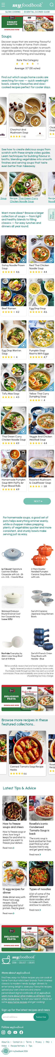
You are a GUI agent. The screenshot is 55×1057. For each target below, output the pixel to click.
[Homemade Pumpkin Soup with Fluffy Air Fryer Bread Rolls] (13, 476)
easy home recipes (17, 1002)
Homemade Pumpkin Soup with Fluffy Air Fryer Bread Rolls (14, 482)
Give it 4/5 (32, 64)
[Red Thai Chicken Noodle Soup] (41, 261)
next (37, 501)
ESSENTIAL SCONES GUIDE (37, 12)
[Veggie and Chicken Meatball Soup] (41, 433)
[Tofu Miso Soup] (13, 389)
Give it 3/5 (27, 64)
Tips (30, 1046)
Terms (28, 1042)
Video (4, 1046)
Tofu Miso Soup (10, 393)
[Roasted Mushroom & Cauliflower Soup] (41, 476)
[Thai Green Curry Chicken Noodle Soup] (13, 433)
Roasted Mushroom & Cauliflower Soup (40, 481)
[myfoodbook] (18, 965)
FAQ (47, 1042)
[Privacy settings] (5, 1051)
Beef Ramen (9, 308)
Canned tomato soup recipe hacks (26, 768)
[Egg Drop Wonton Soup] (13, 346)
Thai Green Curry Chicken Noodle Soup (24, 200)
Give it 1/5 (17, 64)
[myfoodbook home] (27, 8)
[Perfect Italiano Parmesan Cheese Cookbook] (27, 29)
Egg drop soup (37, 308)
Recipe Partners (18, 1046)
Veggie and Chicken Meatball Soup (40, 438)
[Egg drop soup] (41, 304)
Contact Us (17, 1042)
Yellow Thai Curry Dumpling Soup (39, 395)
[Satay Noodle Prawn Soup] (13, 261)
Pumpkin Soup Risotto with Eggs (39, 352)
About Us (5, 1042)
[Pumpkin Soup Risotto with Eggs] (41, 346)
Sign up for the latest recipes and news (26, 1010)
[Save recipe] (43, 97)
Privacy (39, 1042)
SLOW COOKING (13, 12)
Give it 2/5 (22, 64)
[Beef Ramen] (13, 304)
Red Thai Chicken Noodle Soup (39, 267)
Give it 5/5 (38, 64)
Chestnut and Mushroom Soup (19, 131)
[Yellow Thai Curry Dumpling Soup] (41, 389)
